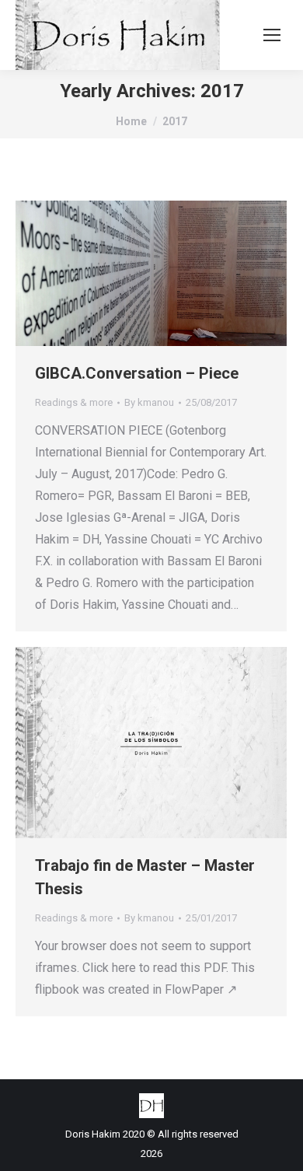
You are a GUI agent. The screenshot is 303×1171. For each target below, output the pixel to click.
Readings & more (74, 402)
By (149, 402)
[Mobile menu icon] (271, 35)
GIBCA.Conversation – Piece (137, 373)
